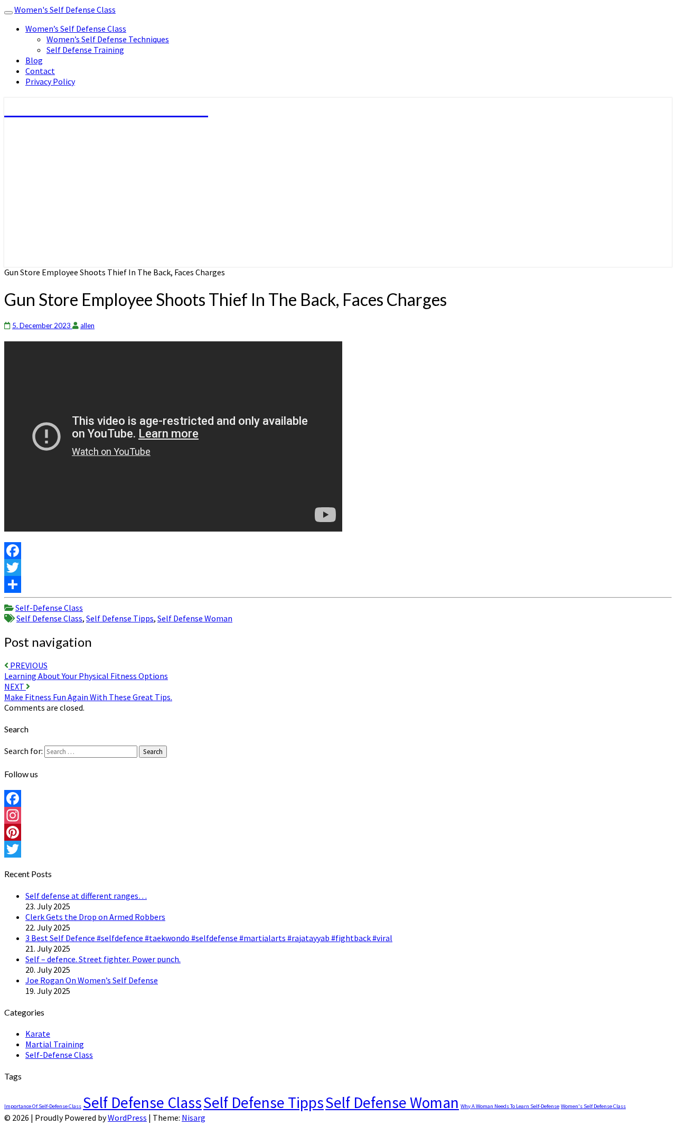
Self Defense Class (49, 618)
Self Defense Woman (194, 618)
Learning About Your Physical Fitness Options (86, 670)
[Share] (338, 584)
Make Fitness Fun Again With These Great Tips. (88, 691)
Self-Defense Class (49, 607)
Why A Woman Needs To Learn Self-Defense (510, 1106)
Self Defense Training (85, 49)
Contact (40, 71)
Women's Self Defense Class (65, 9)
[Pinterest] (338, 832)
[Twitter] (338, 567)
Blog (34, 60)
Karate (37, 1033)
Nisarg (193, 1117)
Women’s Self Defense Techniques (107, 39)
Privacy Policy (50, 81)
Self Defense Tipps (120, 618)
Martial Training (54, 1044)
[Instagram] (338, 815)
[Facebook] (338, 550)
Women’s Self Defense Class (75, 28)
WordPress (127, 1117)
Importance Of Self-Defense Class (42, 1106)
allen (87, 325)
